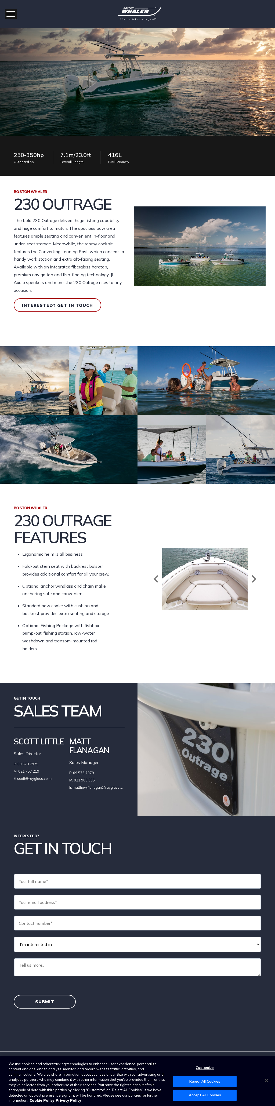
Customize (205, 1067)
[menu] (11, 14)
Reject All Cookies (204, 1081)
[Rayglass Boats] (138, 14)
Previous (155, 578)
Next (254, 578)
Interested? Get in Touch (57, 305)
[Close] (266, 1080)
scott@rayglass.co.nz (34, 778)
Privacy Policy (68, 1100)
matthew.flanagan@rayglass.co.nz (101, 787)
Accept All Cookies (205, 1095)
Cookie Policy (42, 1100)
